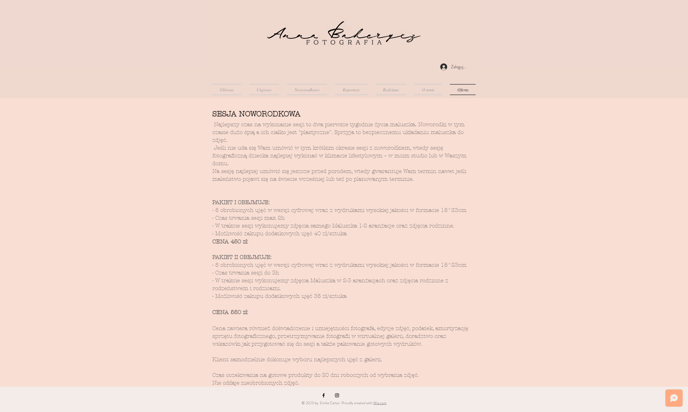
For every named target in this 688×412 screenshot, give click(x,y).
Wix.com (379, 403)
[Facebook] (323, 395)
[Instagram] (337, 395)
